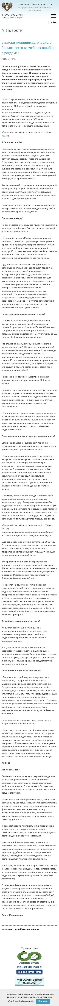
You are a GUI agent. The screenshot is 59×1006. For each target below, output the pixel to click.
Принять (43, 1001)
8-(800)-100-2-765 (12, 14)
